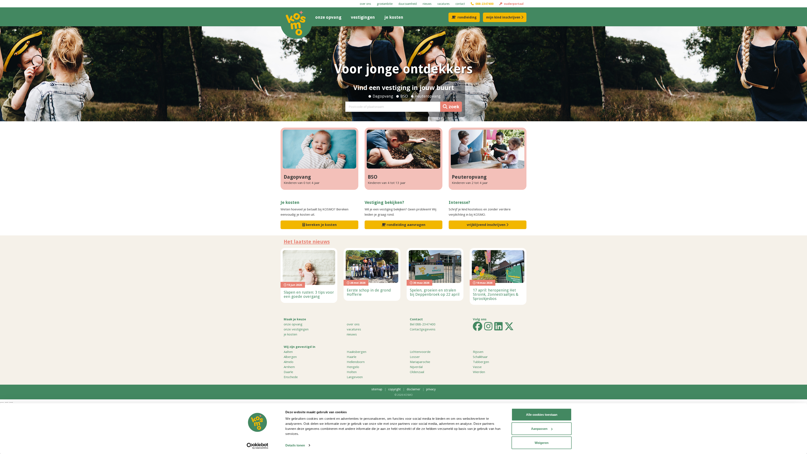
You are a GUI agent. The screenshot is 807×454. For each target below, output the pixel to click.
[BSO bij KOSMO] (403, 149)
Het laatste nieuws (307, 242)
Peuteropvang (428, 96)
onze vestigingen (296, 329)
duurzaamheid (407, 3)
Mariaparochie (420, 362)
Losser (415, 357)
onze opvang (328, 17)
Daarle (288, 372)
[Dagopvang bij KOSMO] (319, 149)
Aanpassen (539, 428)
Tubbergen (481, 362)
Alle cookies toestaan (541, 414)
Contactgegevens (422, 329)
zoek (453, 106)
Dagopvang (383, 96)
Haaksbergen (356, 352)
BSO (404, 96)
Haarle (351, 357)
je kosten (393, 17)
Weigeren (542, 443)
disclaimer (413, 389)
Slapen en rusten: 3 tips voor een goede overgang (309, 294)
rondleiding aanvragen (405, 224)
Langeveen (355, 377)
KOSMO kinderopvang (296, 23)
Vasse (477, 367)
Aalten (288, 352)
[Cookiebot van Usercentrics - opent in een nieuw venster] (257, 446)
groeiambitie (385, 3)
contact (460, 3)
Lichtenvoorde (420, 352)
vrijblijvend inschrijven (486, 224)
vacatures (443, 3)
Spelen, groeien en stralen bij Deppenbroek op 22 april (434, 292)
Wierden (479, 372)
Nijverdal (416, 367)
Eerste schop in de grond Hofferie (369, 292)
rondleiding (467, 17)
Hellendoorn (356, 362)
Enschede (291, 377)
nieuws (427, 3)
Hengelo (353, 367)
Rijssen (478, 352)
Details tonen (295, 445)
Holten (352, 372)
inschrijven (503, 17)
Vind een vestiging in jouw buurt (403, 87)
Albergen (290, 357)
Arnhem (289, 367)
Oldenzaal (417, 372)
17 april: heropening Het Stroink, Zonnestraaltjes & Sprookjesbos (495, 294)
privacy (431, 389)
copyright (394, 389)
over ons (365, 3)
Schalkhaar (480, 357)
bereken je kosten (321, 224)
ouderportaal (512, 3)
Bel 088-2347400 (422, 324)
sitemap (376, 389)
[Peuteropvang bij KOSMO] (487, 149)
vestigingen (363, 17)
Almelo (288, 362)
